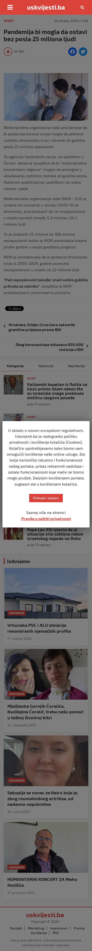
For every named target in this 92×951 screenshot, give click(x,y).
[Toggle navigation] (10, 7)
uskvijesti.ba (46, 7)
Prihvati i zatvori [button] (46, 498)
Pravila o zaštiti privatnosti (46, 518)
